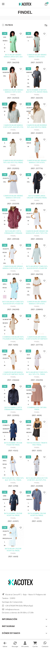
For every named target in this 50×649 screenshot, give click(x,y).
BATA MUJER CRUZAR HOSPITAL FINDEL (13, 550)
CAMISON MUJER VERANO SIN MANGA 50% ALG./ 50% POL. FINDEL (37, 233)
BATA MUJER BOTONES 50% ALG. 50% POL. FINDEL (37, 373)
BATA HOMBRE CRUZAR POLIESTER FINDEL (13, 444)
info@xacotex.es (12, 609)
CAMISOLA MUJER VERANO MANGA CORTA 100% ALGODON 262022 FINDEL (13, 92)
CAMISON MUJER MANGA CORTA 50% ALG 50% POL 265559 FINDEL (13, 127)
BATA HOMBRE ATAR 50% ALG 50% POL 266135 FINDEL (37, 91)
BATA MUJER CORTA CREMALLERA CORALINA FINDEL (13, 233)
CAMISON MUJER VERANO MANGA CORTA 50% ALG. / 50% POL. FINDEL (13, 268)
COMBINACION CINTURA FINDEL (36, 408)
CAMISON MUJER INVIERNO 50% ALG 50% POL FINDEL (13, 161)
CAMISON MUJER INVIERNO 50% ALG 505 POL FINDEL (37, 126)
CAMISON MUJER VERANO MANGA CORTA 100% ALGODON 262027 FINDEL (37, 57)
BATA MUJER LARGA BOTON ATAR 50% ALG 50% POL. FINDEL (36, 480)
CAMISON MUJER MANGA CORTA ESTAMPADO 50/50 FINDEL (13, 374)
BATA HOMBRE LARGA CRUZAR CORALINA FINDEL (37, 197)
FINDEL (13, 59)
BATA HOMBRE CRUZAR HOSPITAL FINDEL (13, 514)
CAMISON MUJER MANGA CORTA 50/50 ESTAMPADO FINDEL (36, 339)
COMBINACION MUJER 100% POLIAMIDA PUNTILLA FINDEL (13, 338)
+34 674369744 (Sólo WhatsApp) (19, 605)
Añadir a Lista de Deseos (20, 33)
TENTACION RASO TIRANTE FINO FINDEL (37, 444)
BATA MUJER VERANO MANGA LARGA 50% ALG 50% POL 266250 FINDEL (13, 57)
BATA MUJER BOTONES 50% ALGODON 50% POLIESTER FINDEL (37, 268)
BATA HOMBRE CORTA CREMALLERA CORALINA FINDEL (13, 409)
